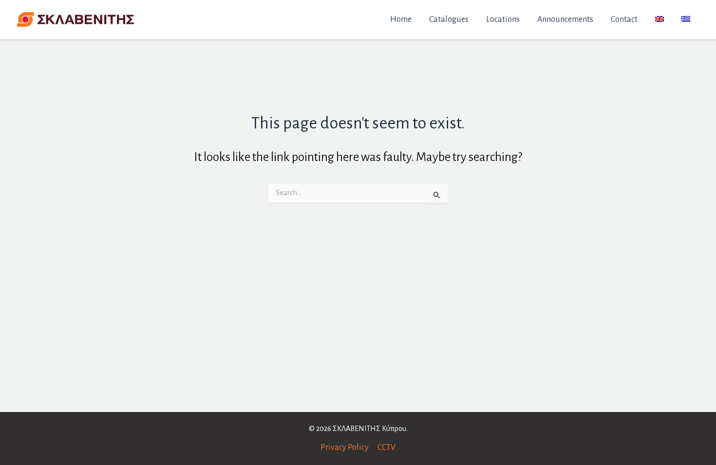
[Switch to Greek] (686, 19)
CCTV (386, 447)
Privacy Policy (344, 447)
